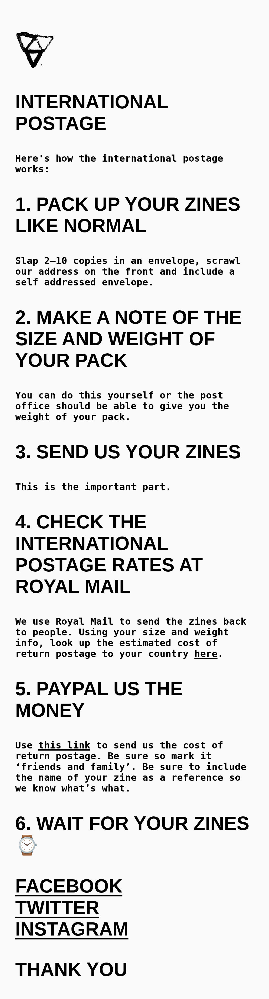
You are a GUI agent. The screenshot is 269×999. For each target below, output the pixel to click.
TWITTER (57, 907)
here (206, 653)
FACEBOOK (68, 885)
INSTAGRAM (71, 928)
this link (64, 745)
